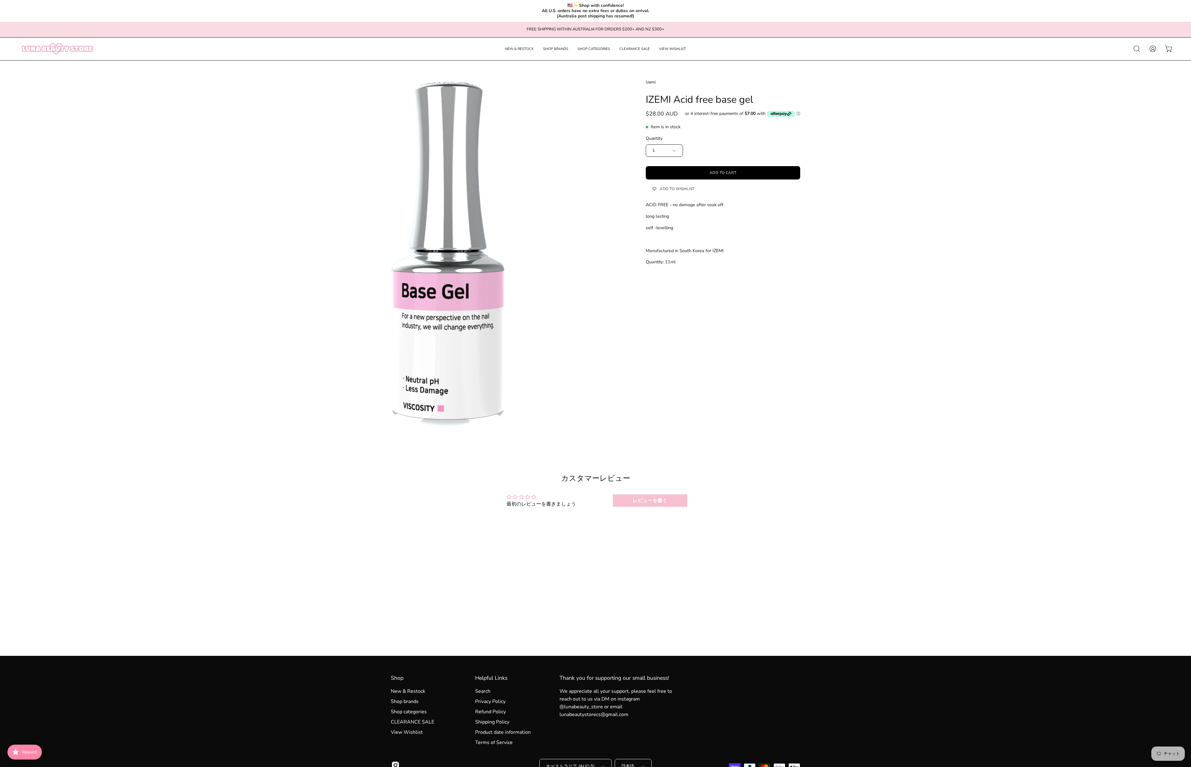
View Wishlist (407, 732)
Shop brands (405, 701)
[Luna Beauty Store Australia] (57, 49)
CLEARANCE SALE (412, 722)
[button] (519, 49)
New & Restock (408, 691)
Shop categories (409, 711)
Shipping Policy (492, 722)
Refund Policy (490, 711)
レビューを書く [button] (650, 500)
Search (482, 691)
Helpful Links (491, 677)
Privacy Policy (490, 701)
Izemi (651, 82)
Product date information (503, 732)
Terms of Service (494, 742)
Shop (397, 677)
